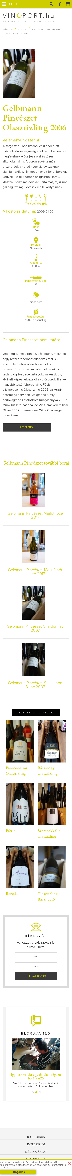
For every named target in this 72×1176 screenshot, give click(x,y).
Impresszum (36, 1144)
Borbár (22, 29)
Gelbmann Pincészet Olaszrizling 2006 (34, 117)
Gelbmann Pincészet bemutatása (31, 340)
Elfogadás (18, 1172)
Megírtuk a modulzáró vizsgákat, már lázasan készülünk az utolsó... (36, 1080)
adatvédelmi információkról (51, 1165)
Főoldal (8, 29)
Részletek (26, 427)
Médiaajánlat (36, 1152)
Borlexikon (36, 1137)
